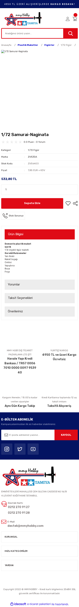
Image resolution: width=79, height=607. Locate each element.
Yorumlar (14, 284)
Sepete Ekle (32, 203)
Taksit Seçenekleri (20, 298)
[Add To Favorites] (68, 203)
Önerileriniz (15, 311)
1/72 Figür (33, 150)
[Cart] (75, 19)
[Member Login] (68, 19)
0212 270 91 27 (19, 507)
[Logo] (23, 19)
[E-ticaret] (39, 604)
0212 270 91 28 (19, 513)
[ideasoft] (18, 604)
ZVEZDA (32, 156)
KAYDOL (66, 434)
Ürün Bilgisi (15, 234)
